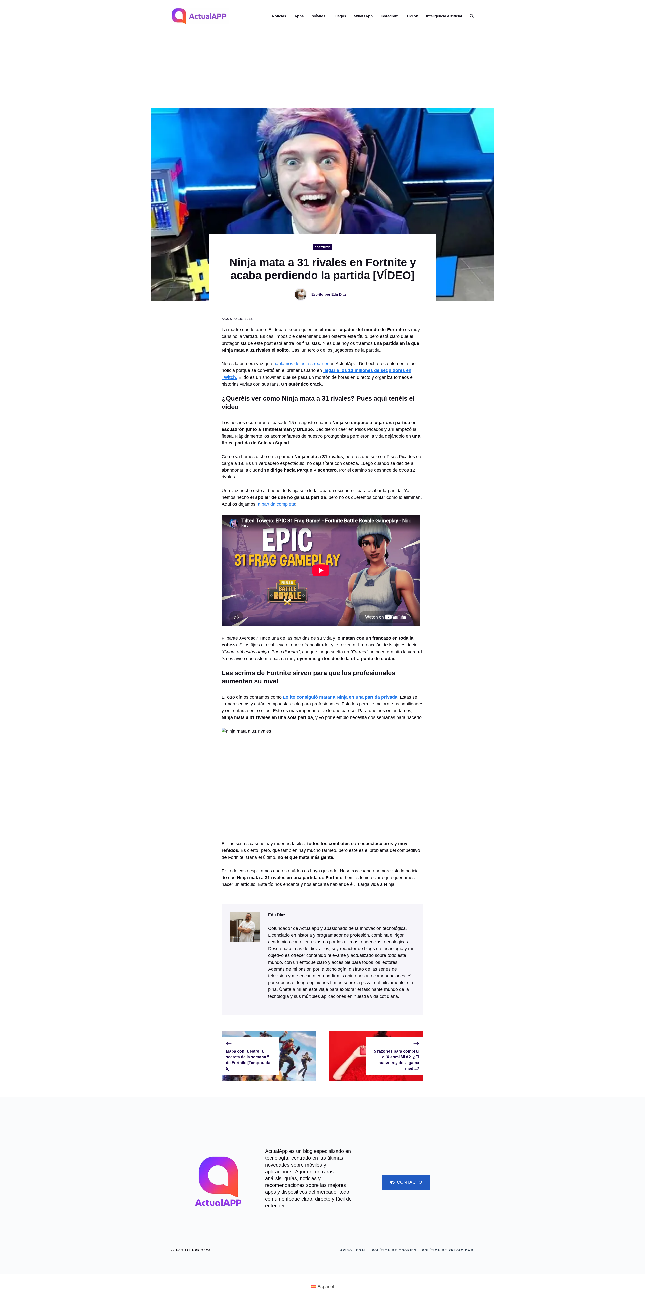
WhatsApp (363, 16)
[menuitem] (322, 1286)
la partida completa (276, 504)
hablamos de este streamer (300, 363)
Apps (299, 16)
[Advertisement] (322, 70)
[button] (470, 16)
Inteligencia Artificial (444, 16)
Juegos (339, 16)
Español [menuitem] (325, 1286)
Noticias (279, 16)
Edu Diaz (338, 294)
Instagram (389, 16)
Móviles (318, 16)
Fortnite (322, 247)
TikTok (412, 16)
